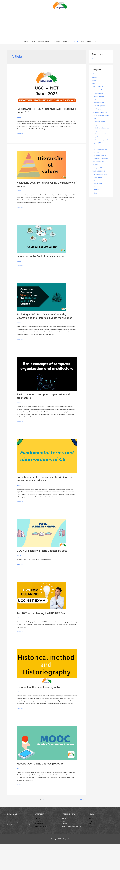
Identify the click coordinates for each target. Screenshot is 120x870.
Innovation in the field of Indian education (41, 256)
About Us (37, 818)
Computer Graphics (99, 121)
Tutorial (32, 41)
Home (25, 41)
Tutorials (91, 818)
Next (81, 799)
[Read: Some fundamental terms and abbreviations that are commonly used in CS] (47, 456)
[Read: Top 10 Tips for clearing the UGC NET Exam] (41, 595)
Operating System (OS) (100, 149)
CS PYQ (96, 186)
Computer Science (99, 168)
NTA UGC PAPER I (44, 41)
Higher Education (99, 96)
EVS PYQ (96, 190)
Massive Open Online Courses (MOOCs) (40, 763)
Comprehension (98, 93)
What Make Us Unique (41, 826)
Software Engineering (100, 155)
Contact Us (38, 821)
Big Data (94, 77)
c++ (95, 118)
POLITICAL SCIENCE (98, 171)
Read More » (20, 133)
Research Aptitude (99, 105)
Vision (91, 826)
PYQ (95, 41)
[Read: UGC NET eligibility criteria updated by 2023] (41, 533)
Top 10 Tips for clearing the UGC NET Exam (42, 613)
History (96, 193)
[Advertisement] (60, 25)
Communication (98, 90)
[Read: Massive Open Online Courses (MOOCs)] (47, 742)
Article (76, 41)
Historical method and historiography (38, 687)
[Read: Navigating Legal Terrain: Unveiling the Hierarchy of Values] (41, 165)
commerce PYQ (98, 183)
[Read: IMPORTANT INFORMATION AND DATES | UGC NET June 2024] (47, 88)
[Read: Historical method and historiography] (47, 666)
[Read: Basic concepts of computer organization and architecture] (47, 373)
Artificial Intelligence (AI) (101, 115)
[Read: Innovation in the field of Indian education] (41, 238)
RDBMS (96, 152)
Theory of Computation (101, 158)
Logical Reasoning (99, 102)
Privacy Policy (39, 823)
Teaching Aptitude (99, 109)
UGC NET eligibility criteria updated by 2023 (42, 550)
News (89, 41)
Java (95, 146)
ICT (95, 99)
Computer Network (100, 125)
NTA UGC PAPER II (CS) (61, 41)
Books (82, 41)
